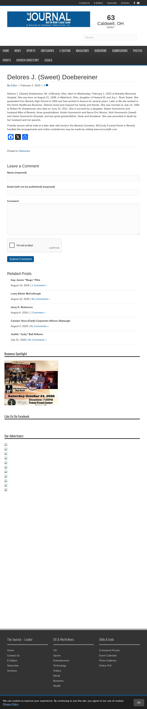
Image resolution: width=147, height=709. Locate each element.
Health (57, 685)
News (18, 51)
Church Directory (27, 60)
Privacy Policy (10, 704)
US (55, 650)
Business (58, 680)
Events (7, 60)
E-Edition (98, 3)
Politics (57, 670)
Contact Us (84, 3)
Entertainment (61, 660)
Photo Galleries (108, 660)
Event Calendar (108, 655)
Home (6, 51)
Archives (125, 3)
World (56, 675)
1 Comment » (39, 285)
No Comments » (41, 298)
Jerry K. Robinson (22, 307)
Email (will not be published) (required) (31, 186)
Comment (13, 201)
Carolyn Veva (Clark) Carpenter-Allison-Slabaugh (40, 320)
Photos (137, 51)
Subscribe (112, 3)
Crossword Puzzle (109, 650)
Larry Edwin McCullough (26, 293)
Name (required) (17, 172)
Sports (30, 51)
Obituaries (47, 51)
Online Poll (105, 665)
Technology (59, 665)
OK (139, 702)
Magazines (82, 51)
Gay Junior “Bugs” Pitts (25, 280)
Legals (48, 60)
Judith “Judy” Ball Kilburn (27, 334)
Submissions (119, 51)
